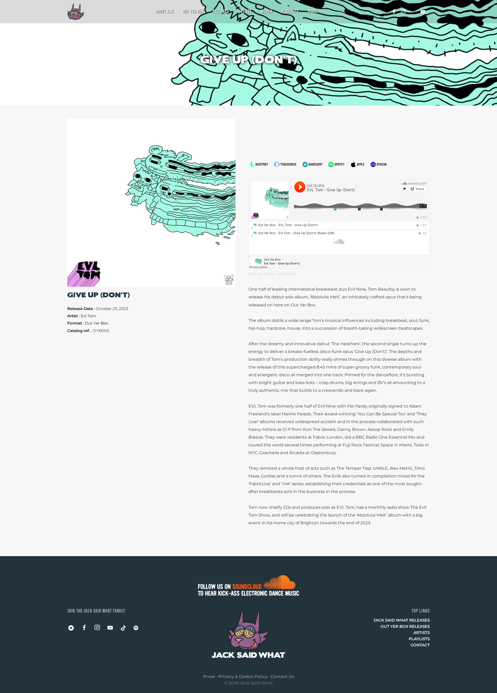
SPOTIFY (339, 164)
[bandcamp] (73, 629)
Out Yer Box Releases (405, 626)
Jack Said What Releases (402, 620)
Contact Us (282, 676)
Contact (420, 645)
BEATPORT (261, 164)
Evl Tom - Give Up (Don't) (280, 273)
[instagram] (403, 11)
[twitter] (414, 11)
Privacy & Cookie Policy (242, 676)
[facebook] (392, 11)
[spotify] (139, 629)
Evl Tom (88, 315)
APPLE (360, 164)
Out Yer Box (255, 273)
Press (209, 676)
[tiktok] (126, 629)
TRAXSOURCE (288, 164)
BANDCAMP (315, 164)
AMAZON (382, 164)
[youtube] (423, 11)
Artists (421, 632)
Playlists (419, 638)
